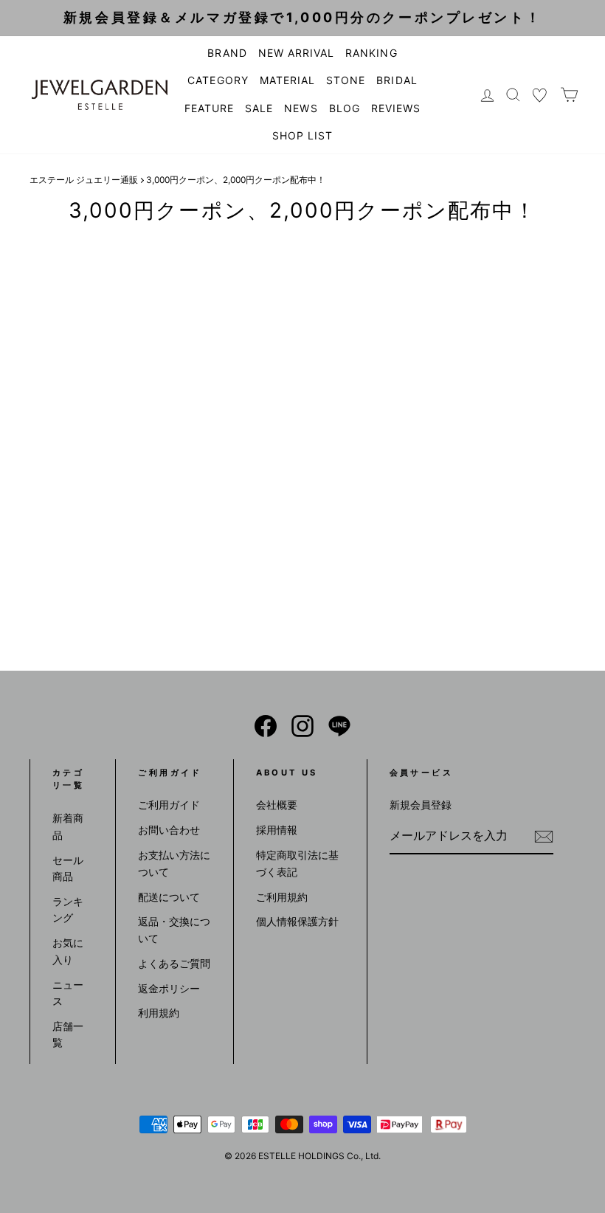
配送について (169, 897)
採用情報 (276, 829)
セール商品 (67, 868)
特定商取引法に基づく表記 (297, 863)
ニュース (67, 992)
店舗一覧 (67, 1034)
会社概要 (276, 804)
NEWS (300, 108)
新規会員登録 (421, 804)
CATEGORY (217, 80)
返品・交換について (174, 929)
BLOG (344, 108)
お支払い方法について (174, 863)
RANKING (371, 52)
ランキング (67, 909)
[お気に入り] (540, 94)
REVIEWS (396, 108)
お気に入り (67, 950)
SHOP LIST (302, 135)
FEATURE (209, 108)
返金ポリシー (169, 988)
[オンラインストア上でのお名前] (266, 726)
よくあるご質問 (174, 963)
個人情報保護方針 (297, 921)
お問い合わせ (169, 829)
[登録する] (543, 837)
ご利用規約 (282, 897)
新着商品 (67, 826)
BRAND (226, 52)
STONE (345, 80)
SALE (259, 108)
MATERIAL (287, 80)
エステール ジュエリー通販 (84, 179)
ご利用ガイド (169, 804)
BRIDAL (396, 80)
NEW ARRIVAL (296, 52)
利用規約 (158, 1012)
